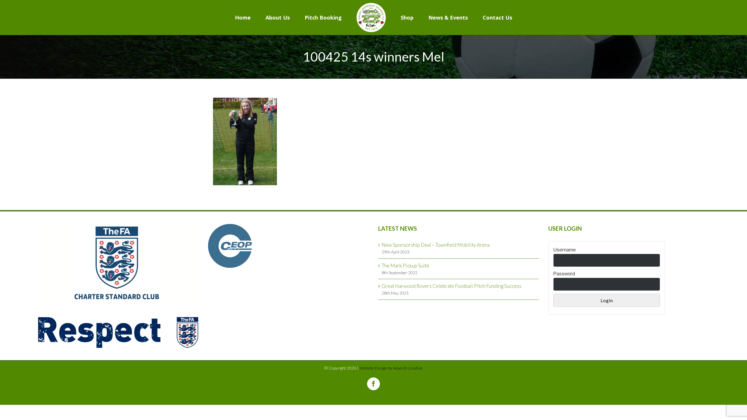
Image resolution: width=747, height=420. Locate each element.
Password (564, 273)
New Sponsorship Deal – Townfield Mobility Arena (436, 245)
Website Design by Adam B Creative (391, 367)
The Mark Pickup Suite (405, 265)
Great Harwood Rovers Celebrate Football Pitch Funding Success (451, 286)
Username (564, 250)
